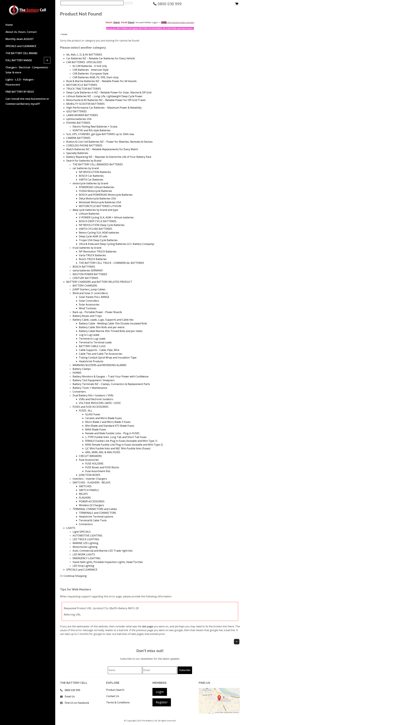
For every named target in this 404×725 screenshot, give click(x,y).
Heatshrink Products (91, 361)
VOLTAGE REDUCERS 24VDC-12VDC (100, 403)
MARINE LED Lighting (85, 543)
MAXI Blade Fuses (95, 429)
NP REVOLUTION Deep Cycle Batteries (102, 225)
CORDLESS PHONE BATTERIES (84, 145)
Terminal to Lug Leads (92, 338)
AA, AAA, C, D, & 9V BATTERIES (84, 54)
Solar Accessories (89, 304)
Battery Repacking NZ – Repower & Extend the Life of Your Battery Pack (108, 157)
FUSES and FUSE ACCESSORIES (90, 406)
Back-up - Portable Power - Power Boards (97, 312)
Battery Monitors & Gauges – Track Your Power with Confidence (111, 376)
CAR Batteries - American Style (90, 69)
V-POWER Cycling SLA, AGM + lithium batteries (106, 217)
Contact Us (112, 696)
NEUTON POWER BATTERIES (90, 274)
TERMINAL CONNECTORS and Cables (95, 509)
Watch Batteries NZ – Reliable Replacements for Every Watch (102, 149)
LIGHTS (70, 528)
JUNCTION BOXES (89, 475)
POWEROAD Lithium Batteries (96, 187)
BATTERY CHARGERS (85, 285)
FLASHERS (85, 497)
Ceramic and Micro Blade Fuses (103, 418)
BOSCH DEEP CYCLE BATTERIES (97, 221)
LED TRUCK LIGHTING (86, 539)
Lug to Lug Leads (89, 335)
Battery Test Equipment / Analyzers (94, 380)
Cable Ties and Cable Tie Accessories (100, 353)
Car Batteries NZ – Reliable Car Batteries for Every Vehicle (100, 58)
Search (128, 3)
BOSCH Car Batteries (91, 176)
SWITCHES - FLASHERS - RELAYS (91, 482)
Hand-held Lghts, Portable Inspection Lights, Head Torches (108, 562)
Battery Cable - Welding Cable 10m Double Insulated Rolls (113, 323)
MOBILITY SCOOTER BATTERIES (85, 104)
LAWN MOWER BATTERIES (82, 115)
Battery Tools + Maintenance (90, 388)
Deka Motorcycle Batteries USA (97, 198)
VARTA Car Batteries (91, 179)
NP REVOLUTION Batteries (95, 172)
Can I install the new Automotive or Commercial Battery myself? (27, 101)
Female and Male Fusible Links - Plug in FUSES (112, 433)
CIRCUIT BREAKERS (90, 456)
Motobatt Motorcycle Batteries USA (100, 202)
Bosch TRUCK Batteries (93, 259)
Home (9, 25)
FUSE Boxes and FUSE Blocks (102, 467)
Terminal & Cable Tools (93, 520)
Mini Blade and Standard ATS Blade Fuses (109, 425)
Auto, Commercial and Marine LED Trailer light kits (103, 550)
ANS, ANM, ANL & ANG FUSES (102, 452)
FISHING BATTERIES (78, 122)
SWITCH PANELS (89, 490)
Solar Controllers (89, 300)
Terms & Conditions (118, 702)
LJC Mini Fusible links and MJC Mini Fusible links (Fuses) (117, 448)
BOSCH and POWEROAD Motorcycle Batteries (106, 194)
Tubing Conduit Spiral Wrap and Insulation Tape (108, 357)
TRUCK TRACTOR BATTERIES (83, 88)
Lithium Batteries (89, 213)
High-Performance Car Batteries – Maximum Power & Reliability (104, 107)
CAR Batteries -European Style (90, 73)
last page (147, 626)
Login (160, 692)
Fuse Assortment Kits (97, 471)
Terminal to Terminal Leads (95, 342)
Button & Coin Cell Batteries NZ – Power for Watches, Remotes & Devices (109, 141)
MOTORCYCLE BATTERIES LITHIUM (100, 206)
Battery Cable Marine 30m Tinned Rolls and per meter (111, 331)
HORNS (77, 372)
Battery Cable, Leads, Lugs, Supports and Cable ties (103, 319)
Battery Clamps (82, 369)
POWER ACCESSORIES (91, 501)
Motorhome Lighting (85, 547)
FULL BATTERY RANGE (19, 60)
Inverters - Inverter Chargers (90, 478)
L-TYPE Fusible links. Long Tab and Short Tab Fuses (116, 437)
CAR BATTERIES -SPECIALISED (84, 62)
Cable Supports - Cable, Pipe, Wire (99, 350)
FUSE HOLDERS (94, 463)
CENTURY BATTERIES (85, 278)
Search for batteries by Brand (83, 160)
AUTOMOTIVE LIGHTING (87, 535)
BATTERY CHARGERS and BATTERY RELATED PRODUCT (99, 282)
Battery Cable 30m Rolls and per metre (102, 327)
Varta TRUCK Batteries (92, 255)
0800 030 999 (169, 3)
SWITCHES (85, 486)
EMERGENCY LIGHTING (86, 558)
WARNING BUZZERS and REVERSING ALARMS (99, 365)
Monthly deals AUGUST (20, 39)
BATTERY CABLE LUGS (92, 346)
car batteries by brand (86, 168)
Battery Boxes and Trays (87, 316)
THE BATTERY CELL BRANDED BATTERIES (98, 164)
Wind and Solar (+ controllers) (90, 293)
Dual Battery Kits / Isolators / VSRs (93, 395)
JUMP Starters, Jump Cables (89, 289)
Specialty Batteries (77, 153)
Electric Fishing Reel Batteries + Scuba (95, 126)
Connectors (86, 524)
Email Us (70, 696)
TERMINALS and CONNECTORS (97, 513)
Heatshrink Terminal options (96, 516)
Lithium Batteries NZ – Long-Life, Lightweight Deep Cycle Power (104, 96)
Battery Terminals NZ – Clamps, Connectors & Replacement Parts (111, 384)
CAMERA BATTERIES (78, 138)
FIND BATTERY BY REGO (20, 91)
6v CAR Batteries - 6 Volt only (90, 66)
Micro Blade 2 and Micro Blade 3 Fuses (108, 422)
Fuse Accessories (89, 460)
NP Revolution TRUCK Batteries (97, 251)
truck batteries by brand (87, 247)
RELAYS (83, 494)
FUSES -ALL (85, 410)
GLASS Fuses (92, 414)
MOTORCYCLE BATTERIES (81, 85)
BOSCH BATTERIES (84, 266)
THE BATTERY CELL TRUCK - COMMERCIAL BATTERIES (111, 263)
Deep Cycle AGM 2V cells (93, 236)
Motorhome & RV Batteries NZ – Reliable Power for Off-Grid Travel (105, 100)
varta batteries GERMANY (88, 270)
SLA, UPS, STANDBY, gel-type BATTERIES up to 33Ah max (100, 134)
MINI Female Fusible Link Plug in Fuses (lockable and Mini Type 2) (124, 444)
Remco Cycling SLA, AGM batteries (99, 232)
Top (236, 641)
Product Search (115, 690)
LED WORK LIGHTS (84, 554)
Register (162, 702)
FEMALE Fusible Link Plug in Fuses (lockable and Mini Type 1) (121, 441)
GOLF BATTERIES (76, 111)
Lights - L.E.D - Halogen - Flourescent (20, 82)
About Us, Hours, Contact (21, 32)
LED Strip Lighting (83, 566)
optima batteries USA (79, 119)
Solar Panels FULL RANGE (94, 297)
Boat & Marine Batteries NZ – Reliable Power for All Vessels (101, 81)
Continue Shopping (75, 576)
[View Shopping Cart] (236, 4)
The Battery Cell (149, 720)
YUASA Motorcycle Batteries (95, 191)
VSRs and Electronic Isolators (96, 399)
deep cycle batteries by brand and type (95, 210)
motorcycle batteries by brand (90, 183)
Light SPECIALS (82, 531)
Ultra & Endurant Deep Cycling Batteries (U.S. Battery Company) (116, 244)
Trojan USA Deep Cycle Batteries (98, 240)
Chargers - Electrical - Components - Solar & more (28, 70)
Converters (79, 391)
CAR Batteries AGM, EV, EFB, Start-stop (96, 77)
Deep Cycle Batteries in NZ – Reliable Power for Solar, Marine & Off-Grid (108, 92)
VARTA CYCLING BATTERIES (95, 229)
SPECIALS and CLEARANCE (21, 46)
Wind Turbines (87, 308)
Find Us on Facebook (77, 702)
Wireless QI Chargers (91, 505)
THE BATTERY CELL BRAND (21, 53)
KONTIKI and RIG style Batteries (91, 130)
